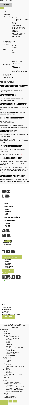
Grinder (15, 32)
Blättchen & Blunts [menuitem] (13, 338)
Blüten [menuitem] (8, 360)
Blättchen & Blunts (19, 28)
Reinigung (16, 36)
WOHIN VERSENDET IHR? (8, 131)
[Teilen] (10, 401)
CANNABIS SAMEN (9, 41)
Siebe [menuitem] (8, 343)
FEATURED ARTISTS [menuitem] (12, 382)
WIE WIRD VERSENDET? (8, 95)
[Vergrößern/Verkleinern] (2, 401)
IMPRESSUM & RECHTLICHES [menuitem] (12, 383)
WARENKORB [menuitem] (10, 396)
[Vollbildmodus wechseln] (6, 401)
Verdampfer (16, 25)
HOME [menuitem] (5, 332)
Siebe (14, 24)
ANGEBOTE (6, 14)
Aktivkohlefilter (18, 27)
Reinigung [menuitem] (10, 344)
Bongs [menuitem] (8, 346)
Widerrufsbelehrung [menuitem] (14, 391)
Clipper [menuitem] (9, 349)
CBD (4, 49)
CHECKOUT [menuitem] (6, 377)
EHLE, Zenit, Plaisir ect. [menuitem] (17, 347)
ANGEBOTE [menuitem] (6, 333)
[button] (14, 86)
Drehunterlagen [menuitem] (12, 352)
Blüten (14, 46)
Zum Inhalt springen (7, 0)
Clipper (15, 30)
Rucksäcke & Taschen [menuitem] (14, 374)
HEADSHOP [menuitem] (6, 335)
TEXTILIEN (6, 65)
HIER (22, 154)
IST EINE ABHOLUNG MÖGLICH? (11, 158)
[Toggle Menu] (2, 8)
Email (4, 304)
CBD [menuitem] (4, 363)
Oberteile (16, 68)
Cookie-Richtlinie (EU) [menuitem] (14, 388)
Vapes (14, 47)
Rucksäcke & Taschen (20, 71)
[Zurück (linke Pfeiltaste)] (2, 403)
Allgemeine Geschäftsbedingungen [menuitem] (15, 386)
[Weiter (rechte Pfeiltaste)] (6, 403)
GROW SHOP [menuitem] (7, 357)
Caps (14, 66)
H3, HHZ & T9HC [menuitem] (8, 358)
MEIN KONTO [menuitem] (7, 376)
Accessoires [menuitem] (10, 354)
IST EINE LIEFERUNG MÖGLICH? (11, 146)
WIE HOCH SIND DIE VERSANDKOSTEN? (13, 104)
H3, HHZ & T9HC (8, 44)
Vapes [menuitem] (8, 362)
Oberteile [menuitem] (9, 373)
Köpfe (14, 22)
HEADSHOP (6, 16)
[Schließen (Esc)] (15, 401)
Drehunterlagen (18, 33)
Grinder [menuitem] (9, 340)
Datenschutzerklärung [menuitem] (15, 390)
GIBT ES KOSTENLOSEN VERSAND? (12, 117)
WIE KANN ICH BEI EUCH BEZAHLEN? (12, 176)
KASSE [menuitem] (8, 394)
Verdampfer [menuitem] (10, 351)
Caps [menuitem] (8, 371)
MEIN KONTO (7, 74)
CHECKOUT (6, 76)
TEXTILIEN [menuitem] (6, 369)
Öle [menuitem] (7, 368)
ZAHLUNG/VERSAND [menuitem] (9, 398)
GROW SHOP (7, 43)
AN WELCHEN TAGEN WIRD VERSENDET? (14, 86)
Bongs (14, 17)
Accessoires (17, 35)
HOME (5, 11)
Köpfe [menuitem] (8, 341)
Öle (13, 52)
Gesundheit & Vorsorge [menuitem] (15, 366)
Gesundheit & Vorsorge (17, 62)
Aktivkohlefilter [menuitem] (12, 336)
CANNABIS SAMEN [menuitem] (9, 355)
